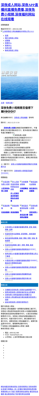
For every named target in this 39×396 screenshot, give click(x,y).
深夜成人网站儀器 (20, 117)
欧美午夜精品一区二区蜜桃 (13, 389)
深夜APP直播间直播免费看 (18, 371)
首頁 (6, 35)
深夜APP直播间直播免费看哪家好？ (20, 249)
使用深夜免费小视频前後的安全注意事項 (20, 292)
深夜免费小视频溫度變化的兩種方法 (18, 295)
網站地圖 (19, 380)
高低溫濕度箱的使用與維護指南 (16, 345)
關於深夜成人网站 (11, 38)
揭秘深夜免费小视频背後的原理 (16, 353)
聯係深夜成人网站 (11, 50)
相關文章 (4, 285)
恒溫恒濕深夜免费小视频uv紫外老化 (18, 355)
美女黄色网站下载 (11, 394)
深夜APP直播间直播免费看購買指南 (18, 274)
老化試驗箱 (17, 373)
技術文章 (8, 48)
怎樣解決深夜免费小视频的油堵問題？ (21, 290)
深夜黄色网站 (12, 387)
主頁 (2, 103)
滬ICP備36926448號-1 (19, 382)
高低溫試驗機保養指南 (13, 348)
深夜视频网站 (23, 387)
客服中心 (8, 45)
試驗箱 (7, 40)
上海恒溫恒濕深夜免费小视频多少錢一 (19, 358)
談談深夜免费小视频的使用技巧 (16, 302)
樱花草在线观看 (24, 394)
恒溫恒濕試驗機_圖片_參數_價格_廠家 (19, 245)
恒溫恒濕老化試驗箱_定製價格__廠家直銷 (20, 234)
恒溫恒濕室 (26, 373)
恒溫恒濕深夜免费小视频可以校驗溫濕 (19, 350)
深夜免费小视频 (9, 128)
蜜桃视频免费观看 (30, 389)
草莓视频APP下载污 (8, 391)
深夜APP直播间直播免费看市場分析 (18, 278)
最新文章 (4, 222)
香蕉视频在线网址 (22, 391)
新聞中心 (8, 43)
